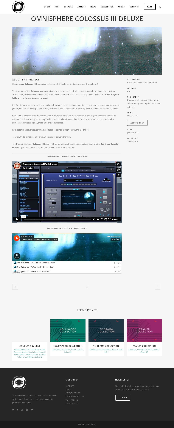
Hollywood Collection (68, 346)
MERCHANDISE (72, 403)
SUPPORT (70, 386)
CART (149, 7)
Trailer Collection (144, 346)
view (29, 330)
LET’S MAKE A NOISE (75, 396)
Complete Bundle (29, 346)
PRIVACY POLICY (73, 393)
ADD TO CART (137, 123)
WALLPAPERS (72, 400)
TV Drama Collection (106, 346)
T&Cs (68, 389)
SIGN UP (123, 397)
